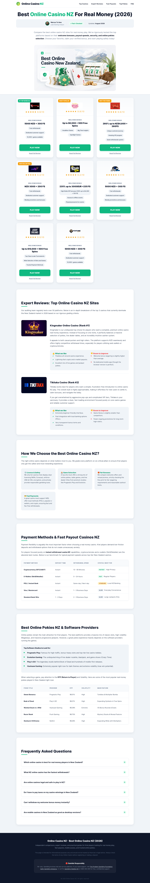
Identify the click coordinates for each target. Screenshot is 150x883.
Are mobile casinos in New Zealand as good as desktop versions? (52, 812)
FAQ (132, 4)
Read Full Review (35, 153)
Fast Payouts (111, 4)
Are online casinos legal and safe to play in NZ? (44, 782)
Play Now (35, 148)
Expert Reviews (97, 4)
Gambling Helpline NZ (72, 869)
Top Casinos (83, 4)
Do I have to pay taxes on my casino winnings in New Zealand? (51, 792)
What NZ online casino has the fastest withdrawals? (46, 772)
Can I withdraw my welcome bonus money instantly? (47, 802)
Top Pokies (123, 4)
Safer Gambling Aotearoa (48, 869)
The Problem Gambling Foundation (101, 866)
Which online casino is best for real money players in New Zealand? (53, 762)
